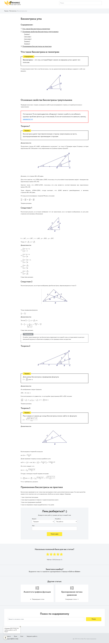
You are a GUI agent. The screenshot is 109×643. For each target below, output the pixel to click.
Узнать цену (54, 534)
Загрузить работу (32, 636)
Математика (12, 11)
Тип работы (58, 519)
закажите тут (28, 119)
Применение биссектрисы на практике (37, 46)
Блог (21, 636)
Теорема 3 (27, 44)
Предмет (34, 519)
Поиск (94, 619)
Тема (33, 525)
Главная (6, 11)
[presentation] (28, 200)
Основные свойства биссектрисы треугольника (40, 31)
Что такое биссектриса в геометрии (36, 29)
